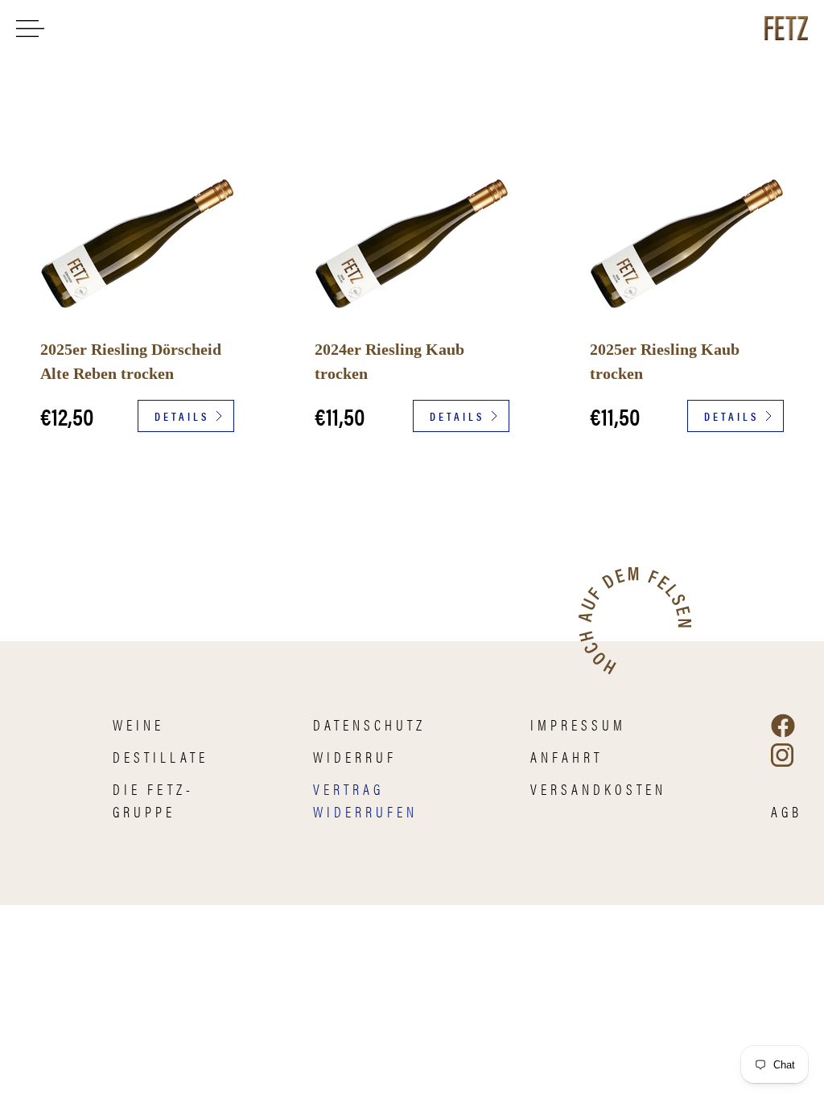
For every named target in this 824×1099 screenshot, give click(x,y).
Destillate (160, 757)
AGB (786, 811)
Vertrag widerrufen (365, 800)
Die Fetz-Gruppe (153, 800)
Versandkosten (598, 789)
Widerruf (355, 757)
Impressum (578, 724)
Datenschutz (369, 724)
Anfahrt (566, 757)
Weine (138, 724)
